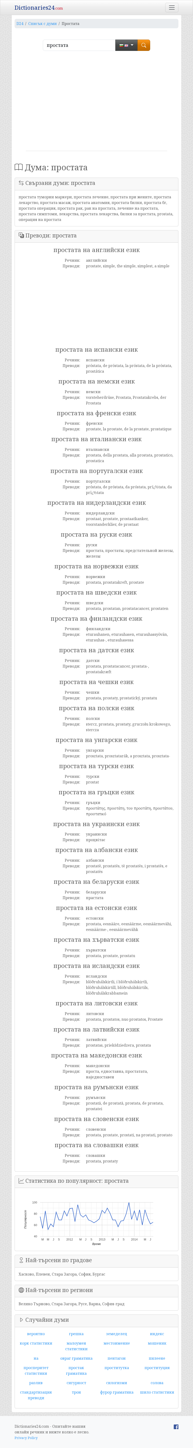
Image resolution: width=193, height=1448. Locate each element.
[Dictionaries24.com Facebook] (176, 1426)
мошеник (157, 1343)
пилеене (157, 1358)
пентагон (117, 1358)
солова (157, 1382)
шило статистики (157, 1392)
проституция (157, 1367)
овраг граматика (76, 1358)
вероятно (36, 1333)
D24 (19, 23)
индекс (157, 1333)
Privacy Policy (26, 1438)
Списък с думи (42, 23)
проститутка (117, 1367)
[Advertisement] (96, 103)
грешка (76, 1333)
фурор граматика (116, 1392)
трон (76, 1392)
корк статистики (36, 1343)
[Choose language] (126, 45)
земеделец (116, 1333)
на (36, 1358)
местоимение (117, 1343)
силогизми (116, 1382)
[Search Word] (143, 45)
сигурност (76, 1382)
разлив (36, 1382)
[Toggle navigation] (171, 7)
